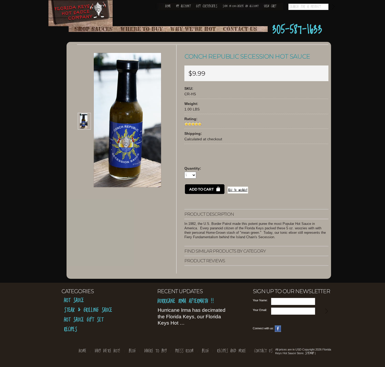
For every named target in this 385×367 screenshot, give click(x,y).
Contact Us (243, 29)
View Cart (270, 6)
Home (168, 6)
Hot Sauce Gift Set (83, 320)
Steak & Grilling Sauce (88, 310)
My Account (183, 6)
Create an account (248, 6)
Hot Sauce (74, 300)
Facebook (278, 328)
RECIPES (70, 329)
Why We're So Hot (193, 29)
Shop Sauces (93, 29)
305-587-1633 (297, 30)
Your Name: (260, 300)
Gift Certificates (206, 6)
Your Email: (260, 310)
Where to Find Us (143, 29)
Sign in (227, 6)
